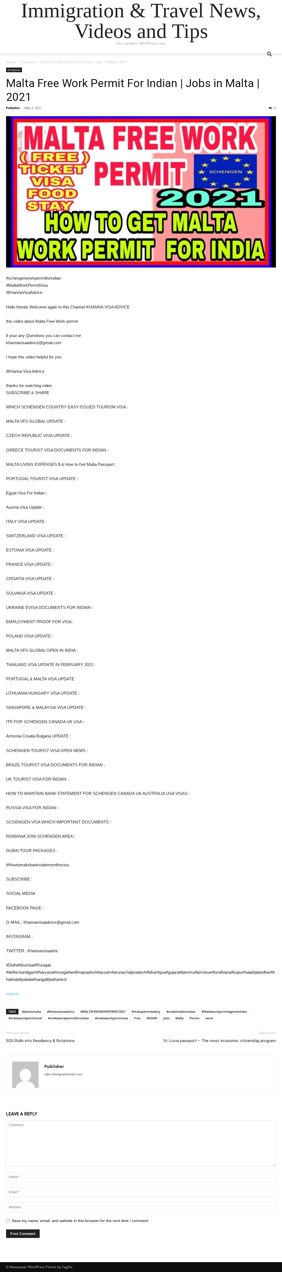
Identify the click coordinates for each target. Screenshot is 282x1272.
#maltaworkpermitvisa (111, 1018)
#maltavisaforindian (181, 1011)
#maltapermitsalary (146, 1011)
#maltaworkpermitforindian (68, 1018)
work (209, 1018)
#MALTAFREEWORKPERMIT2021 (103, 1011)
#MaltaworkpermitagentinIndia (224, 1011)
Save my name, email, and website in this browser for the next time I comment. (80, 1220)
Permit (194, 1018)
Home (10, 62)
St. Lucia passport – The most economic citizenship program (219, 1040)
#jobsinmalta (31, 1011)
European (28, 62)
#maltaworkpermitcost (25, 1018)
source (12, 993)
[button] (269, 54)
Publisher (13, 108)
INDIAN (152, 1018)
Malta (179, 1018)
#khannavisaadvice (60, 1011)
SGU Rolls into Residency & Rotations (40, 1040)
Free (137, 1018)
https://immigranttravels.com (63, 1074)
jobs (166, 1018)
